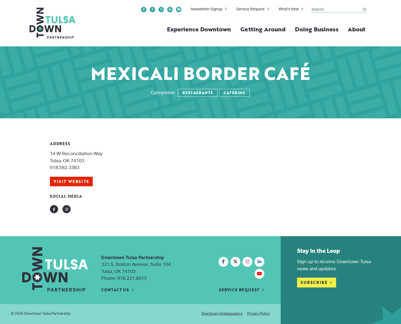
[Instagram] (161, 9)
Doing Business (316, 29)
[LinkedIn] (170, 9)
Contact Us (115, 290)
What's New (289, 9)
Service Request (250, 9)
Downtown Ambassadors (222, 314)
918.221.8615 (132, 278)
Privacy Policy (258, 314)
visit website (71, 181)
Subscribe (314, 282)
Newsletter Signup (206, 9)
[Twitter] (152, 9)
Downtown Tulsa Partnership (47, 314)
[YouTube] (178, 9)
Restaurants (197, 92)
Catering (234, 92)
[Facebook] (143, 9)
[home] (52, 23)
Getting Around (263, 29)
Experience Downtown (199, 29)
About (357, 29)
